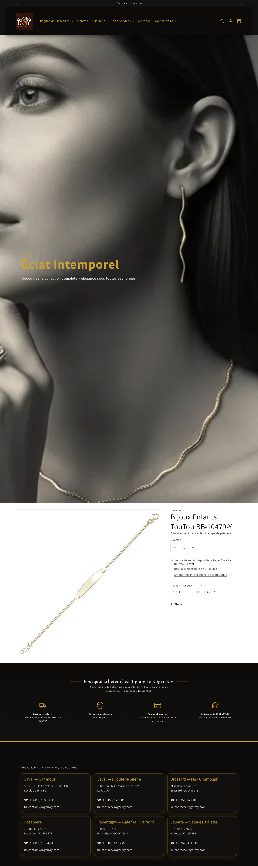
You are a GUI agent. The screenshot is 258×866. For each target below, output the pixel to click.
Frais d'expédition (182, 533)
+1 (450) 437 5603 (38, 843)
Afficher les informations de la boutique (200, 574)
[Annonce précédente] (17, 3)
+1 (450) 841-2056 (111, 843)
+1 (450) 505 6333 (38, 800)
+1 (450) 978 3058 (111, 800)
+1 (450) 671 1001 (185, 800)
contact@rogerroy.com (41, 807)
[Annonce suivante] (241, 3)
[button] (56, 21)
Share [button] (178, 604)
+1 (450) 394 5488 (185, 843)
